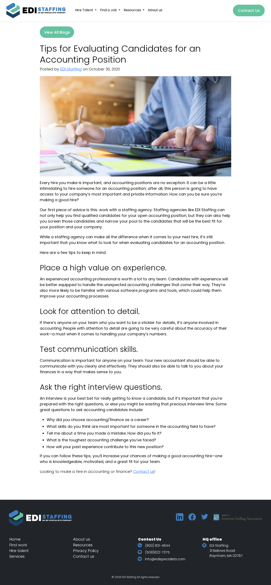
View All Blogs (57, 32)
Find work (18, 545)
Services (17, 556)
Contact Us (249, 10)
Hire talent (19, 550)
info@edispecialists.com (165, 559)
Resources (83, 545)
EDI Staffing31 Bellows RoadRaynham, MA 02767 (226, 550)
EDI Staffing (71, 69)
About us (81, 539)
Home (15, 539)
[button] (85, 10)
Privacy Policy (86, 550)
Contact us (143, 471)
